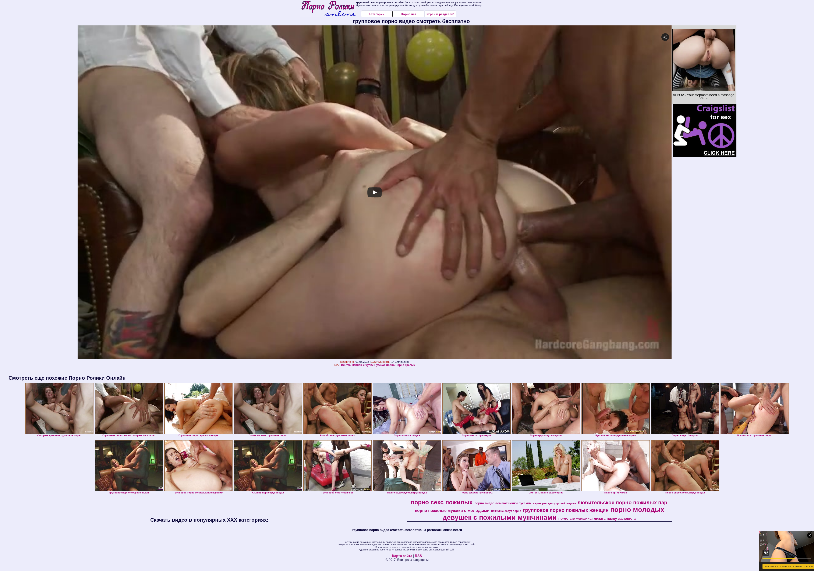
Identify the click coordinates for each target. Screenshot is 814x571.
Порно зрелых (405, 365)
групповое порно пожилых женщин (566, 510)
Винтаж (346, 365)
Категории (377, 14)
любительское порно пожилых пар (622, 502)
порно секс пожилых (442, 502)
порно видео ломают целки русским (502, 503)
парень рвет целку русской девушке (554, 503)
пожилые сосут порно (506, 511)
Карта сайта (402, 556)
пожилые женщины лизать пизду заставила (597, 518)
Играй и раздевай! (440, 14)
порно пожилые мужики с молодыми (452, 510)
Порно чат (408, 14)
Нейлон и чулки (363, 365)
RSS (418, 556)
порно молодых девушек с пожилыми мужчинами (553, 513)
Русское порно (384, 365)
